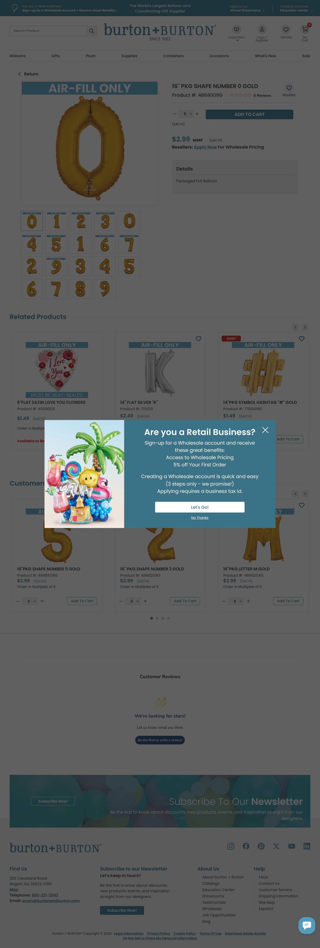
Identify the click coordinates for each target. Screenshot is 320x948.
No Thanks (199, 518)
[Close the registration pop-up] (265, 430)
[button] (306, 925)
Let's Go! (200, 507)
